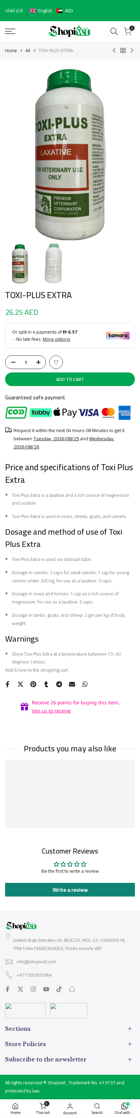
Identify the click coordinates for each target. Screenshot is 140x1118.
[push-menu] (10, 31)
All (27, 50)
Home (11, 50)
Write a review (70, 890)
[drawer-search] (114, 31)
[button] (51, 10)
